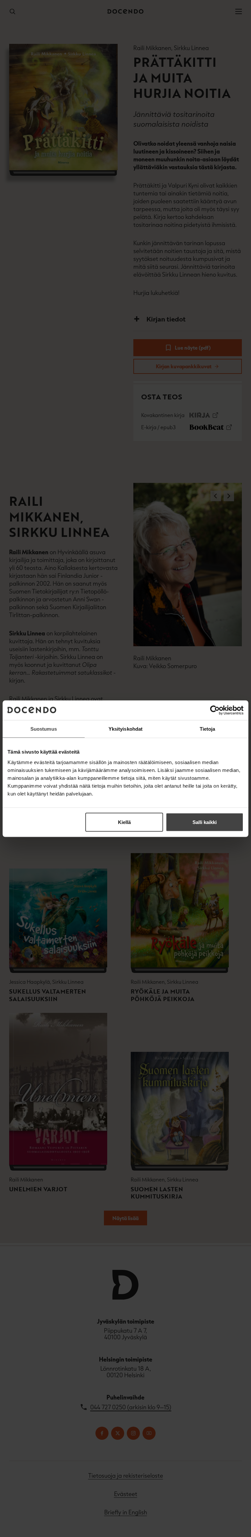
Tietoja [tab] (207, 728)
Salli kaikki (204, 822)
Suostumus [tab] (43, 728)
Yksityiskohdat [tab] (125, 728)
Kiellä (124, 822)
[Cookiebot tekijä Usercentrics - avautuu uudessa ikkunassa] (214, 710)
